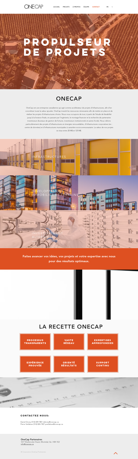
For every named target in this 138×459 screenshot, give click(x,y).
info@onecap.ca (27, 444)
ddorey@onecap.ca (51, 422)
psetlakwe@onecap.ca (54, 424)
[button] (66, 7)
